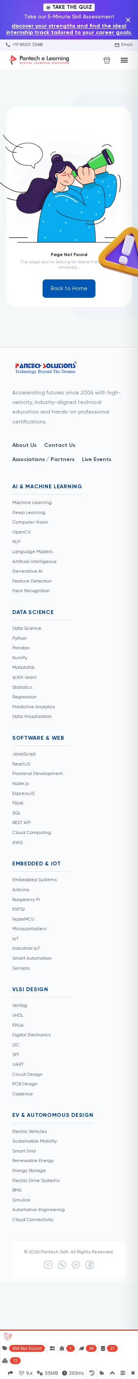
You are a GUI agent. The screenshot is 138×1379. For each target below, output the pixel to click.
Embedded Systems (34, 880)
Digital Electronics (31, 1035)
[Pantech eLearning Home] (39, 60)
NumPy (19, 658)
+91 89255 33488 (24, 45)
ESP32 (18, 909)
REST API (21, 823)
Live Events (96, 459)
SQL (16, 813)
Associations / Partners (43, 459)
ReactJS (21, 764)
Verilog (19, 1005)
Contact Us (59, 445)
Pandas (20, 648)
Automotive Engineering (38, 1210)
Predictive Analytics (33, 707)
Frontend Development (37, 774)
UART (18, 1064)
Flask (17, 803)
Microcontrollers (29, 929)
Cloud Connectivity (32, 1220)
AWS (17, 843)
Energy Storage (29, 1171)
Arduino (20, 890)
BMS (16, 1190)
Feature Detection (32, 581)
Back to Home (69, 288)
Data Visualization (32, 716)
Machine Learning (32, 503)
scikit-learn (24, 677)
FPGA (18, 1025)
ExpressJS (23, 793)
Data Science (26, 628)
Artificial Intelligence (34, 562)
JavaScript (24, 754)
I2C (16, 1045)
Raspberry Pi (26, 900)
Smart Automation (32, 958)
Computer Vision (30, 522)
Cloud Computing (31, 833)
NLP (16, 542)
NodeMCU (23, 919)
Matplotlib (23, 667)
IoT (15, 939)
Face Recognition (31, 591)
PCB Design (25, 1084)
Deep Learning (28, 513)
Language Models (32, 552)
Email (124, 45)
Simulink (21, 1200)
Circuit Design (27, 1074)
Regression (24, 697)
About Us (24, 445)
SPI (15, 1054)
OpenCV (21, 532)
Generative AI (27, 571)
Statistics (22, 687)
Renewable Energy (33, 1161)
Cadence (22, 1094)
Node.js (20, 783)
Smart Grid (24, 1151)
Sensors (21, 968)
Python (19, 638)
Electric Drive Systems (35, 1181)
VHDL (17, 1015)
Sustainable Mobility (34, 1141)
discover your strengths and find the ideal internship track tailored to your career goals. (69, 29)
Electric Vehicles (29, 1131)
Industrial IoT (26, 948)
